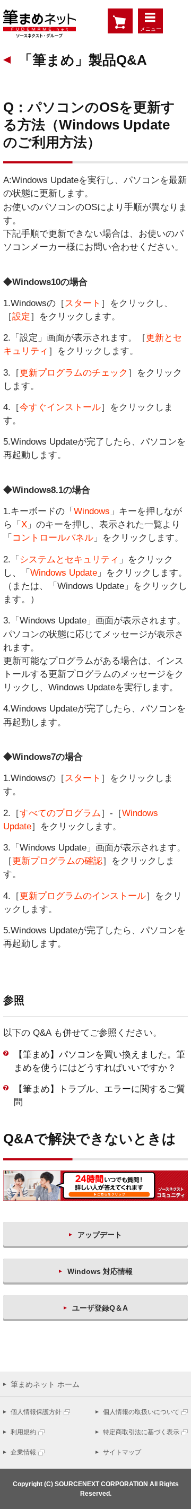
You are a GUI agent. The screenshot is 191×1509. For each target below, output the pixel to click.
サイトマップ (122, 1452)
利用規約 (23, 1432)
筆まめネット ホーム (45, 1384)
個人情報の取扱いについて (141, 1412)
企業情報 (23, 1452)
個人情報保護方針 (36, 1412)
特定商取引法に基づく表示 (141, 1432)
